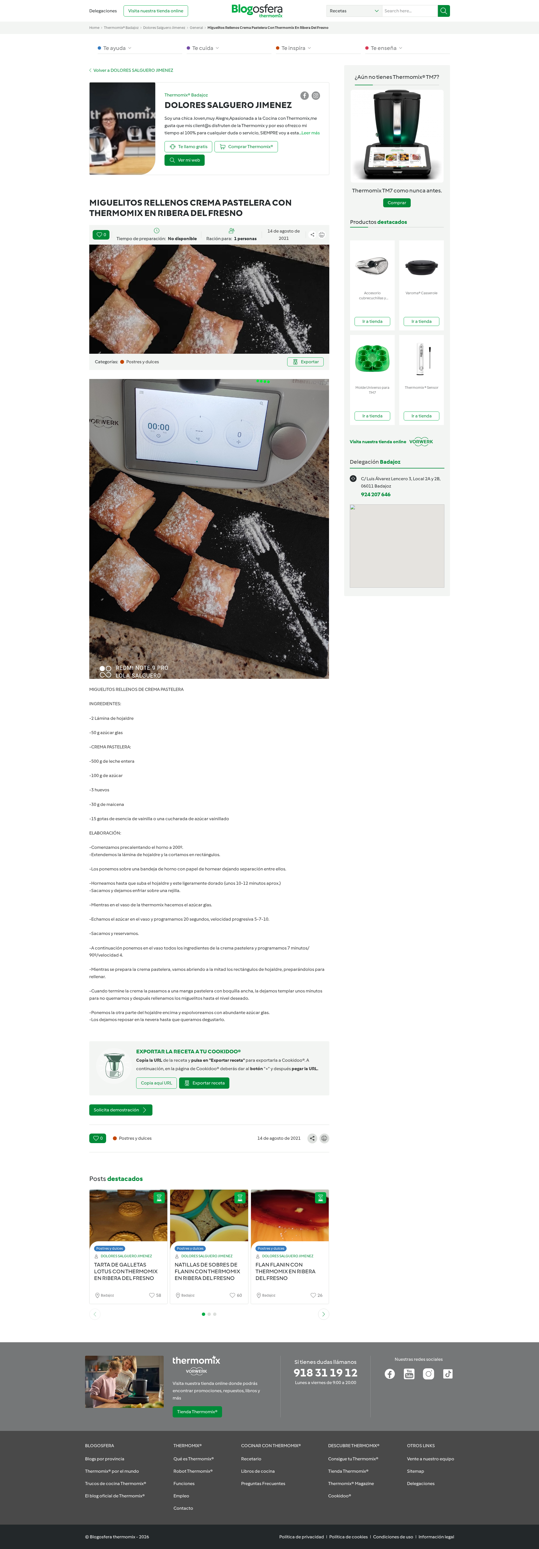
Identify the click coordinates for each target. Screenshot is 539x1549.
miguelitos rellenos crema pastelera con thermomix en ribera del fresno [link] (267, 28)
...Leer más (309, 132)
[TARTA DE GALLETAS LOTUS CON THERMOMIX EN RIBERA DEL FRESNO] (129, 1222)
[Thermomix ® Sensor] (421, 358)
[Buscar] (444, 11)
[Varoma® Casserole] (421, 264)
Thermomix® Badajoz (121, 28)
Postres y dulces (109, 1248)
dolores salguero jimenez (164, 28)
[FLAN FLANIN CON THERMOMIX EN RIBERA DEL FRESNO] (290, 1222)
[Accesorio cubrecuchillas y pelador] (372, 264)
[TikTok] (448, 1374)
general (196, 28)
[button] (354, 11)
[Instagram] (428, 1374)
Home (94, 28)
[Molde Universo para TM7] (372, 358)
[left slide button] (95, 1314)
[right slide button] (323, 1314)
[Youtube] (409, 1374)
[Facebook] (389, 1374)
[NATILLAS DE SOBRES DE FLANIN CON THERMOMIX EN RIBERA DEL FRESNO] (209, 1222)
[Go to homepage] (257, 10)
